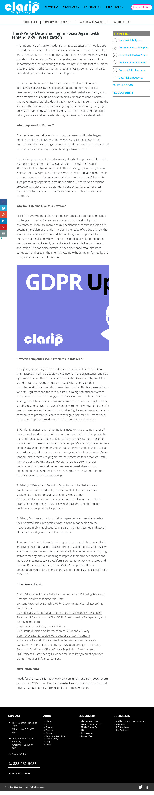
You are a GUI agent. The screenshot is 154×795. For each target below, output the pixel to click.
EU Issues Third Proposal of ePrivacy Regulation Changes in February (59, 645)
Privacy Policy (52, 738)
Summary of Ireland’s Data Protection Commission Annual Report (57, 640)
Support (49, 727)
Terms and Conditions (56, 736)
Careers (49, 730)
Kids (83, 730)
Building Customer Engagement (130, 721)
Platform (51, 7)
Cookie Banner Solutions (133, 62)
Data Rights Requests (131, 77)
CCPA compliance (43, 683)
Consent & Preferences (132, 70)
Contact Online (19, 754)
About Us (50, 721)
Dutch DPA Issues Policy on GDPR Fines (41, 626)
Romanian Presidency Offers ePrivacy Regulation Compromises (55, 649)
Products (70, 7)
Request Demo (141, 7)
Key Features (87, 733)
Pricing (49, 733)
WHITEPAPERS (122, 22)
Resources (113, 7)
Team (48, 724)
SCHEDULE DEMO (123, 85)
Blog (48, 741)
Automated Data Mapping (133, 47)
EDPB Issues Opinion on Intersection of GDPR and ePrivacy (53, 631)
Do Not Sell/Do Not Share (133, 55)
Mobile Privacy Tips (89, 727)
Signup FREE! (86, 736)
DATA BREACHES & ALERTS (93, 22)
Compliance (121, 724)
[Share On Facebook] (3, 202)
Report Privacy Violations (92, 724)
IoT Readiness (122, 727)
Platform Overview (89, 721)
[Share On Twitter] (3, 208)
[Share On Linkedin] (3, 221)
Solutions (91, 7)
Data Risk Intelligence (131, 40)
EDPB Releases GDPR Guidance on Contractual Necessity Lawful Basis (59, 612)
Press (48, 744)
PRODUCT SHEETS (123, 92)
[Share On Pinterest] (3, 227)
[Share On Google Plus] (3, 214)
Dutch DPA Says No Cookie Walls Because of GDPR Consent (53, 635)
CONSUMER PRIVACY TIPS (58, 22)
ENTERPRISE (30, 22)
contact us (67, 683)
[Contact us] (3, 233)
